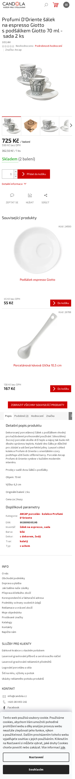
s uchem (25, 546)
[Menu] (66, 5)
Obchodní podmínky (13, 578)
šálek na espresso (31, 527)
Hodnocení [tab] (37, 416)
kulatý (24, 541)
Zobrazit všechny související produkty (37, 404)
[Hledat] (46, 5)
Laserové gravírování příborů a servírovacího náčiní (31, 656)
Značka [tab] (50, 416)
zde (63, 747)
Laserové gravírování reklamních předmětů (26, 662)
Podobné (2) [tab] (21, 416)
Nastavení (36, 757)
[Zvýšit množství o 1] (16, 172)
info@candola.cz (17, 696)
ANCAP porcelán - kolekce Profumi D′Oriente (41, 516)
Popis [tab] (8, 416)
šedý (38, 537)
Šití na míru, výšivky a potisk (18, 673)
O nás (5, 573)
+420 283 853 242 (17, 702)
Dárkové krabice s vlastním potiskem (23, 651)
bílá (22, 532)
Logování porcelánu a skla (17, 668)
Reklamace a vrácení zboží (17, 608)
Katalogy (7, 622)
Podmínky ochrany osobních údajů (21, 603)
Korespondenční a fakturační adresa (23, 598)
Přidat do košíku (36, 174)
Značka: (13, 50)
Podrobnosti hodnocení (48, 46)
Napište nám (9, 632)
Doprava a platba (11, 583)
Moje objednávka (12, 613)
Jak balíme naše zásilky (15, 588)
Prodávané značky (12, 617)
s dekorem (26, 537)
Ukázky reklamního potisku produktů (23, 679)
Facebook (13, 707)
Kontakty (7, 627)
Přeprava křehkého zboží (16, 593)
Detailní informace (12, 184)
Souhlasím (36, 769)
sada (47, 527)
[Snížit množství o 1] (16, 176)
